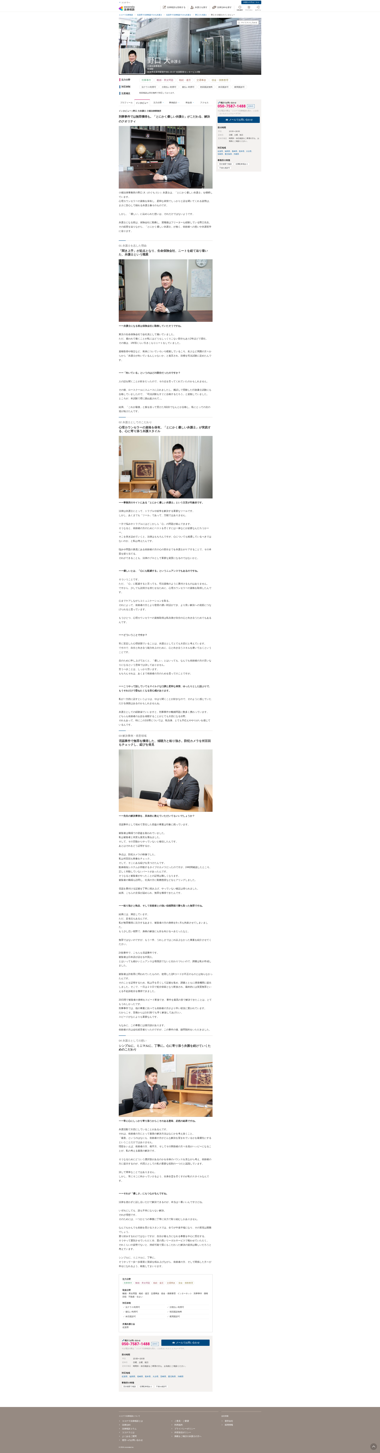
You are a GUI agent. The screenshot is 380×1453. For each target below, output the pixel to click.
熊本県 (148, 1376)
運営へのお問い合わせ (132, 1440)
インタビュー (142, 103)
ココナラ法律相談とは (132, 1421)
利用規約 (178, 1425)
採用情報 (229, 1425)
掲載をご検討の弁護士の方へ (187, 1436)
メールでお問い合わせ (188, 1342)
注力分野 (157, 102)
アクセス (204, 102)
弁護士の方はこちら (251, 2)
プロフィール (126, 102)
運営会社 (229, 1421)
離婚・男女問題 (165, 80)
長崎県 (140, 1376)
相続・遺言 (185, 80)
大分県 (155, 1376)
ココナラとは (128, 1432)
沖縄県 (180, 1376)
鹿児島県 (172, 1376)
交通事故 (201, 80)
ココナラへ (125, 2)
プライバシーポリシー (184, 1428)
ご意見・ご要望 (181, 1421)
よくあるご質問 (129, 1436)
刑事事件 (146, 80)
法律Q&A (126, 1425)
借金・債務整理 (220, 80)
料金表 (189, 102)
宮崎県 (163, 1376)
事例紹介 (173, 102)
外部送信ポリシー (182, 1432)
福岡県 (132, 1376)
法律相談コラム (129, 1428)
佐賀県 (125, 1376)
